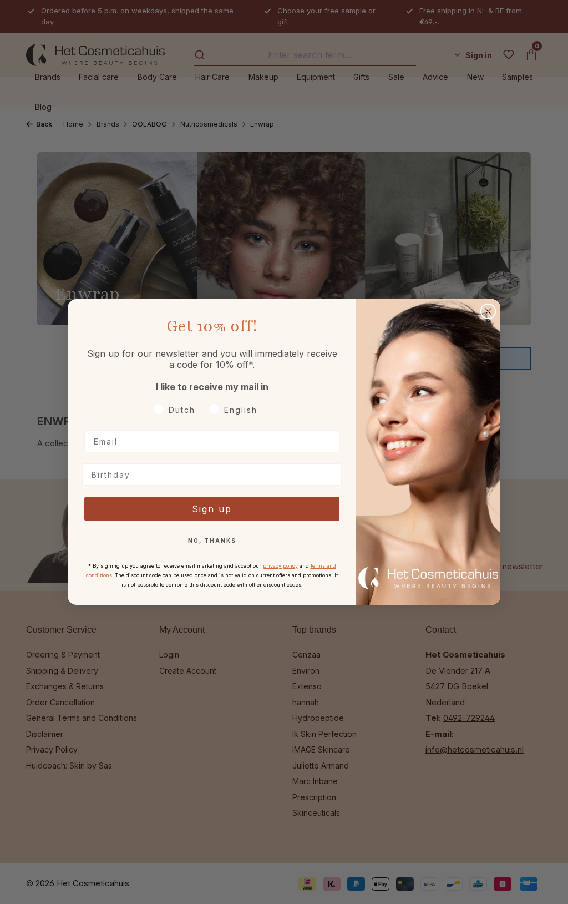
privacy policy (280, 566)
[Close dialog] (488, 311)
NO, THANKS (212, 540)
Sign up (212, 508)
